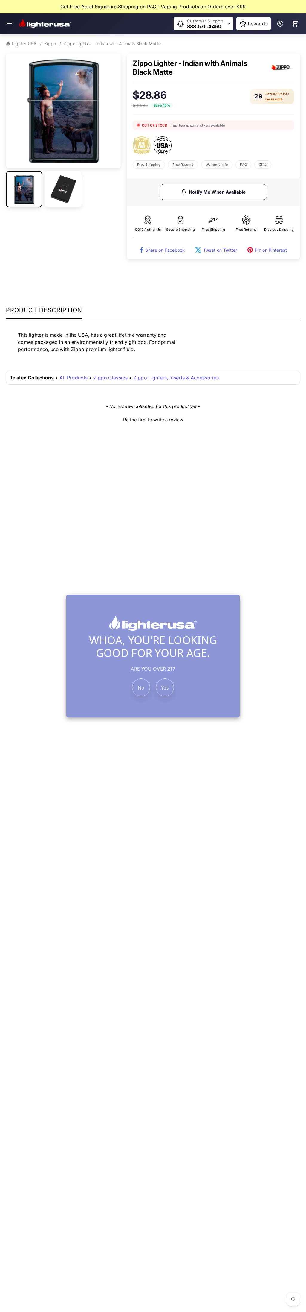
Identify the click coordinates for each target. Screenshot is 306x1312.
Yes (165, 687)
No (141, 687)
